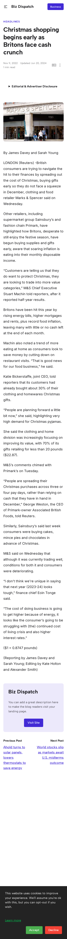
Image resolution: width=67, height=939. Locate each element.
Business (55, 6)
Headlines (11, 21)
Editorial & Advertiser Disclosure (34, 86)
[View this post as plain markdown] (54, 65)
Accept (34, 930)
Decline (53, 930)
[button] (5, 7)
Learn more (13, 920)
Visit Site (34, 722)
